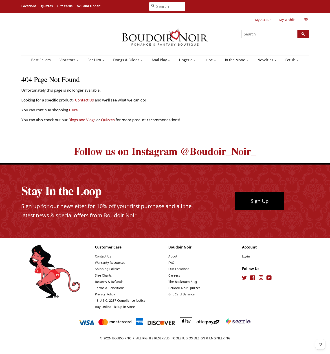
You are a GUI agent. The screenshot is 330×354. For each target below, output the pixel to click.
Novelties (265, 59)
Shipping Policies (108, 269)
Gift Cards (65, 6)
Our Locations (178, 269)
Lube (209, 59)
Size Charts (103, 275)
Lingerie (186, 59)
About (172, 256)
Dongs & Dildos (126, 59)
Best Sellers (41, 59)
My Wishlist (288, 20)
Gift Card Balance (181, 294)
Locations (28, 6)
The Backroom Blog (182, 281)
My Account (264, 20)
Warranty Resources (110, 262)
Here (73, 109)
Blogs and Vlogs (81, 119)
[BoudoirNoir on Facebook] (252, 278)
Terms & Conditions (110, 288)
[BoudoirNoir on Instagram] (260, 278)
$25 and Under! (89, 6)
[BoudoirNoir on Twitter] (244, 278)
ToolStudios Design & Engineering (200, 338)
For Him (95, 59)
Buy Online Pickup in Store (115, 307)
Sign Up (259, 201)
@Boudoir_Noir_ (218, 150)
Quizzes (47, 6)
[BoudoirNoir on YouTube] (269, 278)
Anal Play (160, 59)
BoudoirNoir (123, 338)
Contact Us (84, 100)
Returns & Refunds (109, 281)
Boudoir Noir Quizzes (184, 288)
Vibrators (67, 59)
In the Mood (235, 59)
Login (246, 256)
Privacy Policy (105, 294)
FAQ (171, 262)
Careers (174, 275)
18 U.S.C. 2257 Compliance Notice (120, 300)
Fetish (290, 59)
